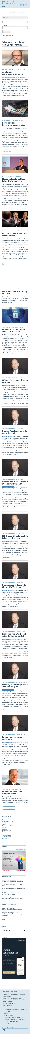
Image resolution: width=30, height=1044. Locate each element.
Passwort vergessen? (7, 35)
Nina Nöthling (7, 176)
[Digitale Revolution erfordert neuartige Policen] (15, 416)
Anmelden (23, 5)
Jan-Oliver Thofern (8, 378)
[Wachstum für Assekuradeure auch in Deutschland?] (15, 467)
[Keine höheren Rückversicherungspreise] (15, 108)
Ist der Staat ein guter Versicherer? (12, 738)
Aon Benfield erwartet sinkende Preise (12, 792)
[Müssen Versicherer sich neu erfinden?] (15, 366)
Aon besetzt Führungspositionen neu (13, 73)
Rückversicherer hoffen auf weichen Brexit (14, 234)
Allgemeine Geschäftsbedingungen (13, 998)
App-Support (7, 1011)
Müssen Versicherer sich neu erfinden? (15, 381)
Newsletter (23, 4)
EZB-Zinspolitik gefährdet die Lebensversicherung (15, 537)
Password (4, 25)
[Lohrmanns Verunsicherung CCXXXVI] (15, 264)
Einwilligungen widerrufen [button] (11, 1021)
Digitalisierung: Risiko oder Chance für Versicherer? (14, 586)
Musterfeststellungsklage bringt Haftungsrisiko (13, 180)
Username (5, 20)
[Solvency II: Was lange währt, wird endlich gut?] (15, 670)
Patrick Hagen (6, 120)
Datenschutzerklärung (9, 1003)
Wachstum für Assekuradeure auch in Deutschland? (15, 482)
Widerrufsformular (8, 1005)
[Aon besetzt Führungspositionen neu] (15, 58)
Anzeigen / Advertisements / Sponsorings (15, 1009)
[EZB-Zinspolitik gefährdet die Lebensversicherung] (15, 522)
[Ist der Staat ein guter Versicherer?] (15, 723)
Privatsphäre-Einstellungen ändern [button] (13, 1017)
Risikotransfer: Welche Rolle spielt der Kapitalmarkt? (14, 635)
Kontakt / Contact (8, 1015)
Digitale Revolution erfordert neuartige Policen (15, 432)
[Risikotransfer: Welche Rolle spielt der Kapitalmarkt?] (15, 619)
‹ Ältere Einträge (9, 808)
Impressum (7, 1013)
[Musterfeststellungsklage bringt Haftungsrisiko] (15, 165)
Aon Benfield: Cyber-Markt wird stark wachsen (14, 330)
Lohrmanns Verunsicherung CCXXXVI (14, 292)
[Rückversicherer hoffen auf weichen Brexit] (15, 219)
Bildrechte (6, 1023)
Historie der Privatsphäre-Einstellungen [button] (15, 1019)
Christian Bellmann (8, 70)
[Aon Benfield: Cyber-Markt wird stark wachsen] (15, 315)
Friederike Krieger (8, 231)
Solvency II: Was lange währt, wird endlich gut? (15, 685)
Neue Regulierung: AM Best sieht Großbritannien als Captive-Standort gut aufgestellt (12, 914)
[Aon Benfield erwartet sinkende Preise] (15, 777)
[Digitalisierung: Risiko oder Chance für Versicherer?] (15, 570)
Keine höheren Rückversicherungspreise (13, 124)
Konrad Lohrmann (8, 289)
